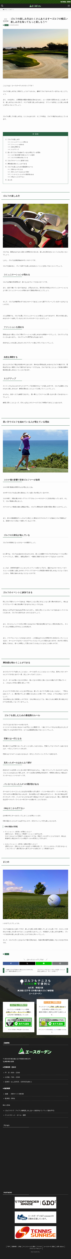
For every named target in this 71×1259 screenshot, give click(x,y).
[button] (11, 963)
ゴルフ (6, 25)
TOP (8, 1246)
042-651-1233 (9, 1061)
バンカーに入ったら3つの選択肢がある (22, 174)
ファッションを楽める (17, 144)
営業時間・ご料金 (16, 1246)
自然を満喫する (15, 147)
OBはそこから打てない (18, 177)
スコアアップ (15, 149)
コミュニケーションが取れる (19, 142)
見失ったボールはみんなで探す (20, 172)
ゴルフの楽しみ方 (14, 139)
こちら (54, 1029)
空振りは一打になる (17, 169)
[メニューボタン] (69, 6)
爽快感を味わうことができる (17, 164)
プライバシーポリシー (35, 1248)
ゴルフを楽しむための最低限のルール (20, 167)
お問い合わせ (60, 1246)
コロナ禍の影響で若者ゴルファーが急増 (22, 155)
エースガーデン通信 (49, 1246)
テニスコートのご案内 (29, 1246)
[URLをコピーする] (60, 963)
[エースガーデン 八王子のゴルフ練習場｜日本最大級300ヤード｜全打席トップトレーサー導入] (35, 6)
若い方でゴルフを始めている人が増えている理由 (24, 152)
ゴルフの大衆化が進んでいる (19, 157)
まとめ (10, 180)
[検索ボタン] (2, 6)
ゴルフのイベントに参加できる (18, 160)
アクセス (39, 1246)
